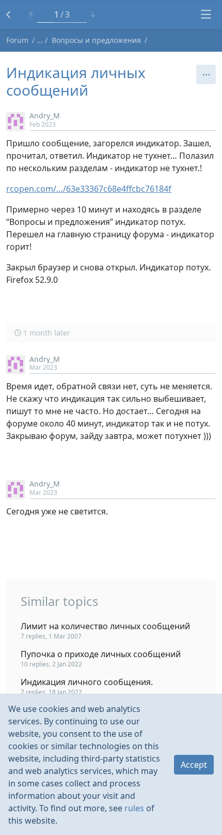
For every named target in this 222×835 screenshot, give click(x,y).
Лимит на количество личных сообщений (105, 626)
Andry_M (44, 115)
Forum (17, 40)
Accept (194, 764)
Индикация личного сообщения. (87, 682)
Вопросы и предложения (96, 40)
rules (134, 808)
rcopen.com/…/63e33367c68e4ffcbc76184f (88, 188)
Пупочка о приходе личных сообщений (101, 654)
